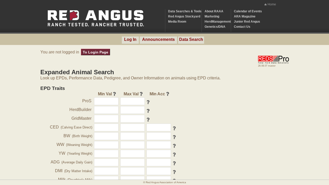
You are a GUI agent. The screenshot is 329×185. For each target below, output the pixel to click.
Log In (130, 39)
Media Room (177, 21)
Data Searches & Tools (185, 11)
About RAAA (214, 11)
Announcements (158, 39)
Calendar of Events (248, 11)
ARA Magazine (244, 16)
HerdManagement (218, 21)
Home (272, 4)
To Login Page (95, 52)
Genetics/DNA (215, 27)
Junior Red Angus (247, 21)
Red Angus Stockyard (184, 16)
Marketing (212, 16)
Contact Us (242, 27)
